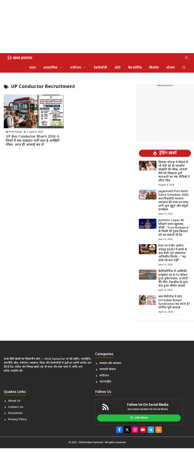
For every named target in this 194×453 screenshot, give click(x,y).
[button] (183, 68)
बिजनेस (154, 68)
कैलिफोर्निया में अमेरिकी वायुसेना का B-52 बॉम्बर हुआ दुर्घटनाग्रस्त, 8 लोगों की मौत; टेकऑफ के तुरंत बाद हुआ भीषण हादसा (173, 278)
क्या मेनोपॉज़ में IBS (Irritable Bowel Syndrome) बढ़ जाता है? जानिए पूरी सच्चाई (174, 302)
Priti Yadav (15, 132)
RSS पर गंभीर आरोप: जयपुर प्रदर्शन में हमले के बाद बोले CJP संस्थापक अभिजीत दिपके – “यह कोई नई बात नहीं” (172, 253)
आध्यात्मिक (50, 68)
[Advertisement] (97, 26)
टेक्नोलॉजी (100, 68)
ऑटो (117, 68)
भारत (32, 68)
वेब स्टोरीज (135, 68)
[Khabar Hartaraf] (19, 58)
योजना (170, 68)
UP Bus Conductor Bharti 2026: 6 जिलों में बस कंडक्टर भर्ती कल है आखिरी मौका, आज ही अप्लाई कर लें (32, 140)
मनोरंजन (75, 68)
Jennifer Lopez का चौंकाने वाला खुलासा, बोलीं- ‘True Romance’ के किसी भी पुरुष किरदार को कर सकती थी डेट (173, 228)
